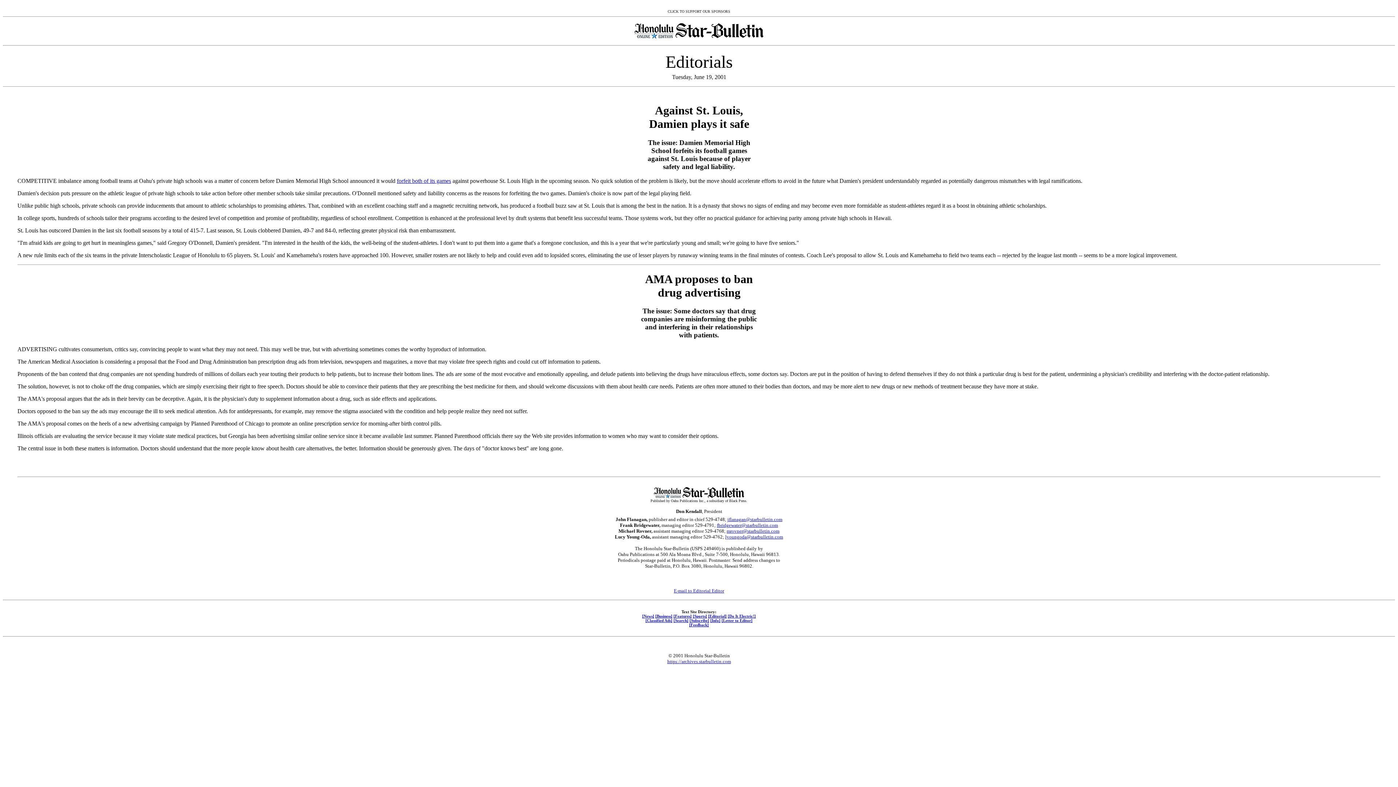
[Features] (683, 616)
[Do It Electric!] (742, 616)
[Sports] (700, 616)
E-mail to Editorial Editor (699, 591)
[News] (648, 616)
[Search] (681, 620)
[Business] (663, 616)
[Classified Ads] (658, 620)
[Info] (715, 620)
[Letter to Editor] (737, 620)
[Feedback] (699, 625)
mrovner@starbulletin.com (753, 531)
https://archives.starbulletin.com (699, 661)
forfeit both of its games (424, 181)
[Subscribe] (699, 620)
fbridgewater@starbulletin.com (747, 525)
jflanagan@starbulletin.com (754, 519)
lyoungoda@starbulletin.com (754, 537)
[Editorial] (717, 616)
